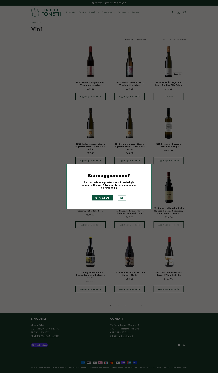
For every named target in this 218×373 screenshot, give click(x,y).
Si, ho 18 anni (102, 198)
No (121, 198)
